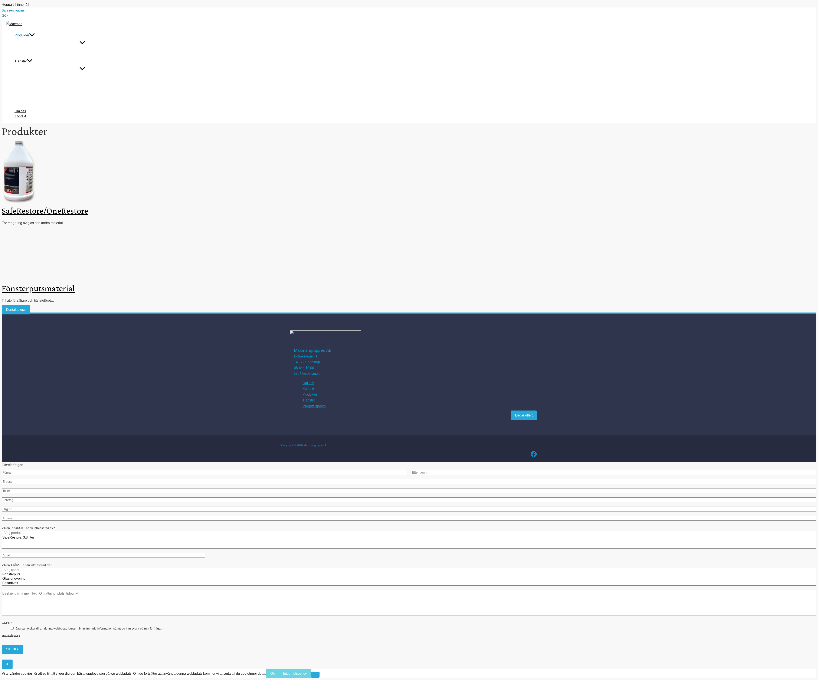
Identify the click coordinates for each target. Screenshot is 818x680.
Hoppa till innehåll (15, 4)
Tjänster (20, 61)
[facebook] (534, 456)
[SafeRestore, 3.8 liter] (409, 538)
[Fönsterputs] (409, 574)
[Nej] (315, 675)
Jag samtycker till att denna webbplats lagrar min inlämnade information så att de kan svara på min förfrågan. (89, 628)
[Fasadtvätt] (409, 583)
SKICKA (12, 649)
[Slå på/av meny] (82, 43)
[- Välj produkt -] (409, 533)
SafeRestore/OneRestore (45, 211)
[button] (5, 15)
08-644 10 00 (304, 368)
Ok (272, 673)
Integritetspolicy (314, 406)
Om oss (20, 111)
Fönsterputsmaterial (38, 288)
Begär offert (524, 415)
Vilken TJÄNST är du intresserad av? (27, 565)
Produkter (21, 35)
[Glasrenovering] (409, 579)
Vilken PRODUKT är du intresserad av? (28, 528)
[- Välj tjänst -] (409, 570)
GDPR (7, 622)
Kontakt (20, 116)
